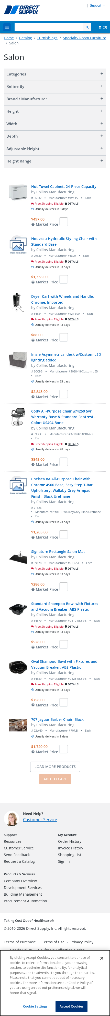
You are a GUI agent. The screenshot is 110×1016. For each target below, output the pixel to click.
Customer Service (40, 819)
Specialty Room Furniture (84, 37)
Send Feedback (17, 854)
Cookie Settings (35, 1006)
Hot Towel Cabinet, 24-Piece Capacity (63, 186)
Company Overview (20, 880)
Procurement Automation (25, 900)
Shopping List (69, 854)
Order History (69, 841)
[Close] (101, 958)
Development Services (23, 887)
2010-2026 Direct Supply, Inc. (32, 928)
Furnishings (47, 37)
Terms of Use (53, 942)
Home (9, 37)
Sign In (64, 861)
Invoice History (70, 848)
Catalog (25, 37)
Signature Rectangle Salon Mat (58, 551)
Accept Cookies (72, 1006)
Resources (12, 841)
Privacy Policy (82, 942)
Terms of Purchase (20, 942)
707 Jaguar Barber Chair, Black (57, 719)
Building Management (23, 894)
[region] (55, 983)
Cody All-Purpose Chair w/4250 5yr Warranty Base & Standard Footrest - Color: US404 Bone (63, 417)
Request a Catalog (19, 861)
